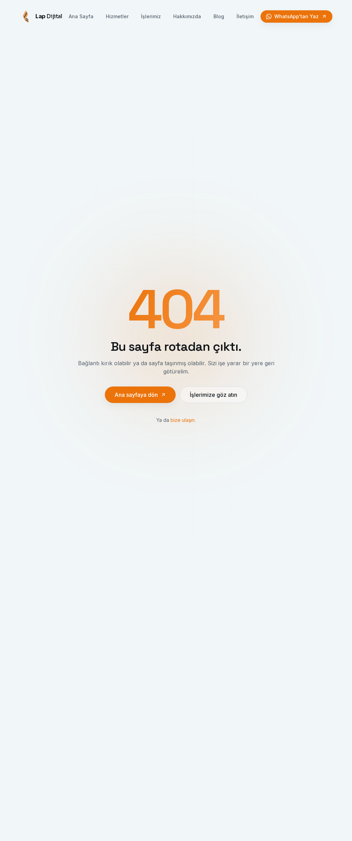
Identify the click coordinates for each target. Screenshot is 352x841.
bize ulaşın (182, 420)
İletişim (245, 16)
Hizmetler (117, 16)
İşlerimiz (151, 16)
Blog (218, 16)
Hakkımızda (187, 16)
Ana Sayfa (81, 16)
